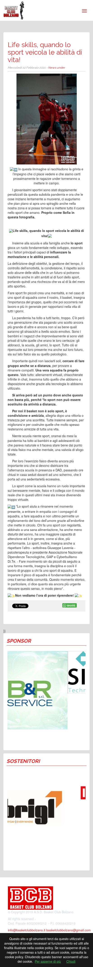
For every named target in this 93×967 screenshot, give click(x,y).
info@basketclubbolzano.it (26, 930)
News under (56, 67)
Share (71, 605)
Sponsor (19, 641)
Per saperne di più (48, 961)
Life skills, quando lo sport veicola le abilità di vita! (45, 52)
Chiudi (70, 961)
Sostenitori (23, 761)
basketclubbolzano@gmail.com (68, 930)
